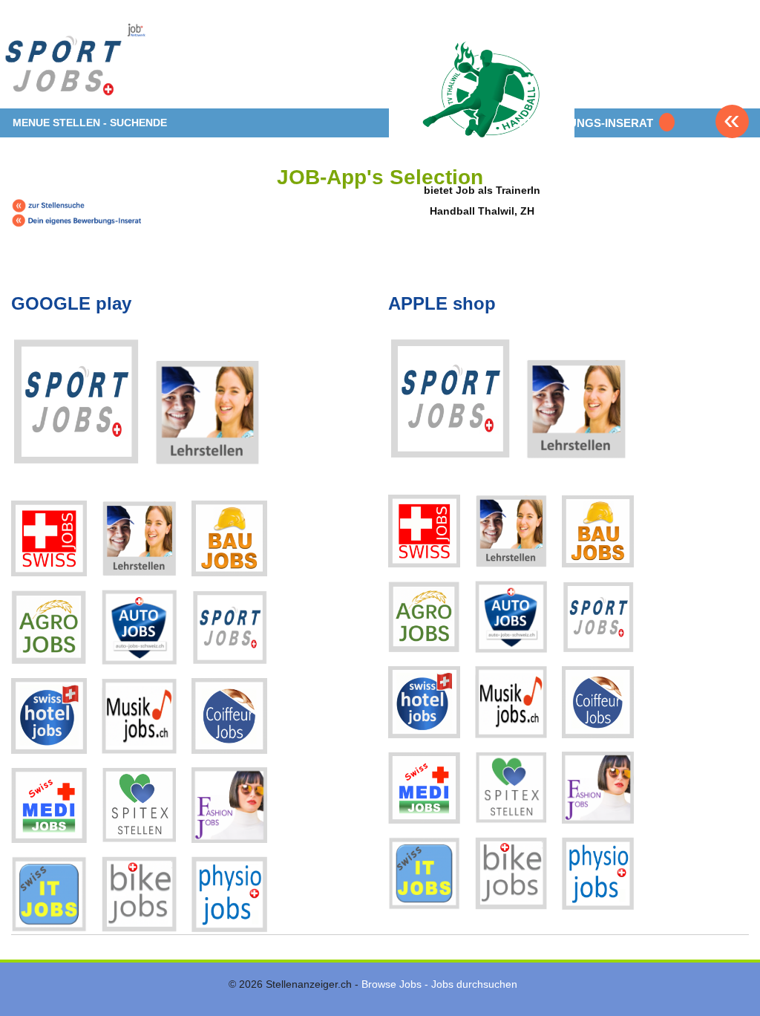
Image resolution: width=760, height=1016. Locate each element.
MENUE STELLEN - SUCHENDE (90, 122)
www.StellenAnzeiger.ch (112, 59)
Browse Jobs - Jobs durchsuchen (439, 984)
